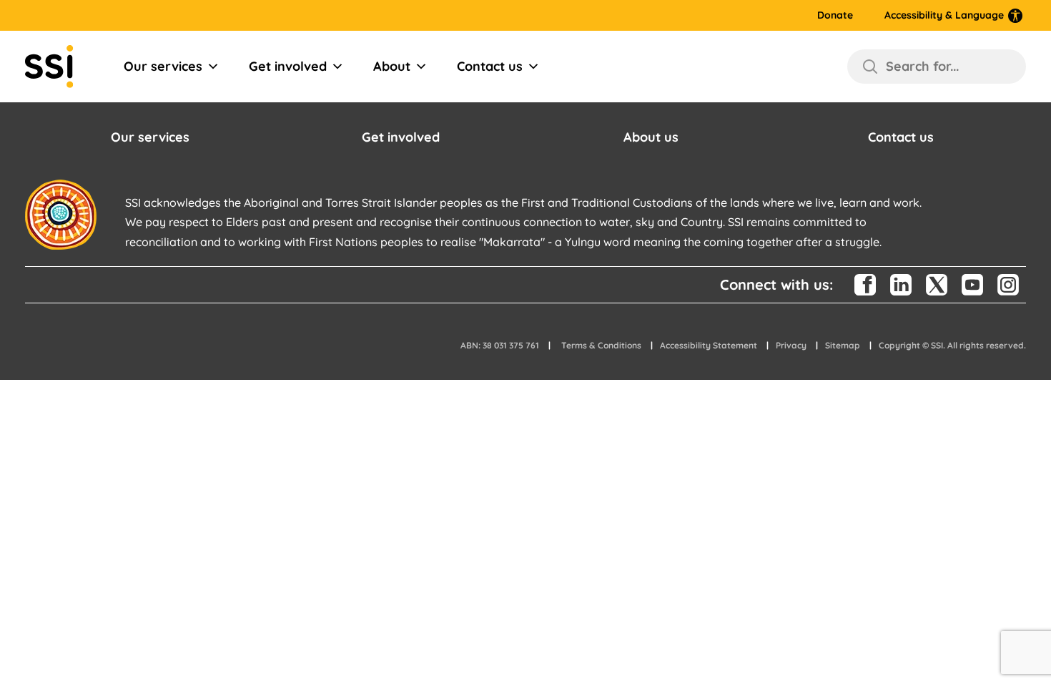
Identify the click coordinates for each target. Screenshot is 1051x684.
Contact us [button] (901, 137)
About (391, 66)
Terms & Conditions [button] (601, 345)
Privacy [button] (791, 345)
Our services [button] (150, 137)
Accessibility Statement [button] (708, 345)
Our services (163, 66)
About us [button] (651, 137)
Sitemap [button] (842, 345)
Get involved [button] (401, 137)
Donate (835, 15)
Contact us (490, 66)
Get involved (288, 66)
